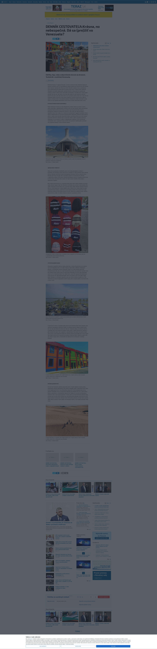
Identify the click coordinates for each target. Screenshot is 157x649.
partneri (31, 638)
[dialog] (78, 642)
